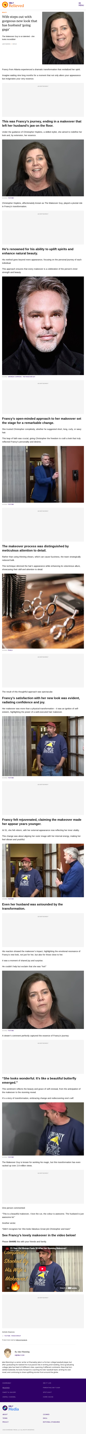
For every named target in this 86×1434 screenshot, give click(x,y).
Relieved (6, 1388)
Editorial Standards (21, 1340)
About (5, 1414)
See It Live (47, 1383)
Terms (5, 1418)
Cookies (46, 1414)
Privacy (5, 1422)
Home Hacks (48, 1397)
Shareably (7, 1383)
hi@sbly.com (19, 1355)
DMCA (45, 1418)
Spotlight (47, 1392)
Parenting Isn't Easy (51, 1388)
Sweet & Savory (9, 1392)
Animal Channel (9, 1397)
